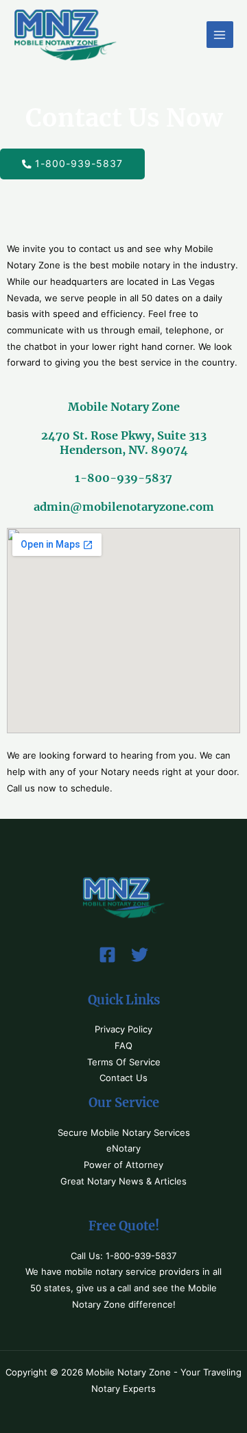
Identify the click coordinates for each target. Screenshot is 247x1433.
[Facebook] (107, 954)
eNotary (123, 1148)
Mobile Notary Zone (124, 407)
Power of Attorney (123, 1165)
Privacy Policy (123, 1029)
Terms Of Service (124, 1062)
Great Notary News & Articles (123, 1181)
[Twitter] (139, 954)
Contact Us (123, 1078)
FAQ (123, 1046)
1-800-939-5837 (123, 478)
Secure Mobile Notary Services (124, 1133)
